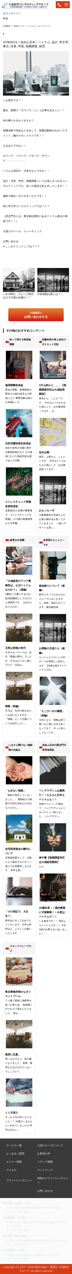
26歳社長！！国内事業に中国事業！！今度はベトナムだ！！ (52, 912)
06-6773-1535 (21, 1229)
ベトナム (31, 26)
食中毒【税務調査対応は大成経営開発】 (52, 859)
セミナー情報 (14, 1161)
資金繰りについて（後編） (52, 588)
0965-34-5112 (21, 1258)
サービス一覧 (14, 1145)
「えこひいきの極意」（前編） (52, 713)
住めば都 (44, 452)
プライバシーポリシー (19, 1180)
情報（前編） (13, 706)
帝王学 (63, 42)
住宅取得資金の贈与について (18, 851)
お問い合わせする (36, 315)
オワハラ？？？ (44, 26)
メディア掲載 (45, 1161)
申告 (21, 46)
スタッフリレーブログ (20, 948)
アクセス (11, 1170)
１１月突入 (11, 1112)
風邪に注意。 (13, 1054)
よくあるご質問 (15, 1153)
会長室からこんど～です (54, 542)
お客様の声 (43, 1153)
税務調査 (31, 46)
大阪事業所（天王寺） (15, 1217)
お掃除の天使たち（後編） (52, 650)
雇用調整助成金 (14, 385)
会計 (55, 42)
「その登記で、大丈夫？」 (16, 913)
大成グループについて (50, 1145)
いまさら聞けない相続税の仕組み (20, 747)
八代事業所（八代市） (15, 1250)
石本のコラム (19, 26)
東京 (6, 46)
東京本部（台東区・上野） (17, 1203)
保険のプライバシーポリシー (52, 1180)
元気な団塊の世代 (15, 647)
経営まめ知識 (17, 539)
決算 (13, 46)
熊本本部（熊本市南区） (16, 1235)
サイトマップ (45, 1170)
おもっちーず (46, 510)
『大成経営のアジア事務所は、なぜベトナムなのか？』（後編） (18, 585)
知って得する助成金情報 (20, 342)
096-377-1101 (21, 1244)
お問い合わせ (45, 1190)
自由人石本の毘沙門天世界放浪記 (54, 747)
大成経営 (6, 26)
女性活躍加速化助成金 (18, 443)
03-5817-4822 (21, 1211)
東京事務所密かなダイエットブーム (18, 994)
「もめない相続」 (15, 790)
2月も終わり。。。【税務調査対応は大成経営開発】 (52, 390)
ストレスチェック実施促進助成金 (18, 504)
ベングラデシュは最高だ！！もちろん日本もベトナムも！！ (52, 795)
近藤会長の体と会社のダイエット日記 (54, 342)
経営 (42, 46)
